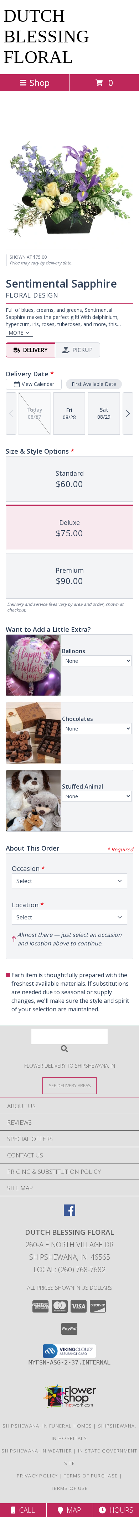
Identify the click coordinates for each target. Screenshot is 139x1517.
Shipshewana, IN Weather (36, 1451)
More (16, 332)
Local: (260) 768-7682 (69, 1269)
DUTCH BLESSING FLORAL (46, 36)
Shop (40, 82)
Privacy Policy (37, 1475)
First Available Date (94, 384)
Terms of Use (69, 1488)
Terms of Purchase (91, 1475)
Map (72, 1510)
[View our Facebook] (69, 1213)
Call (25, 1510)
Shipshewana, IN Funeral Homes (47, 1426)
